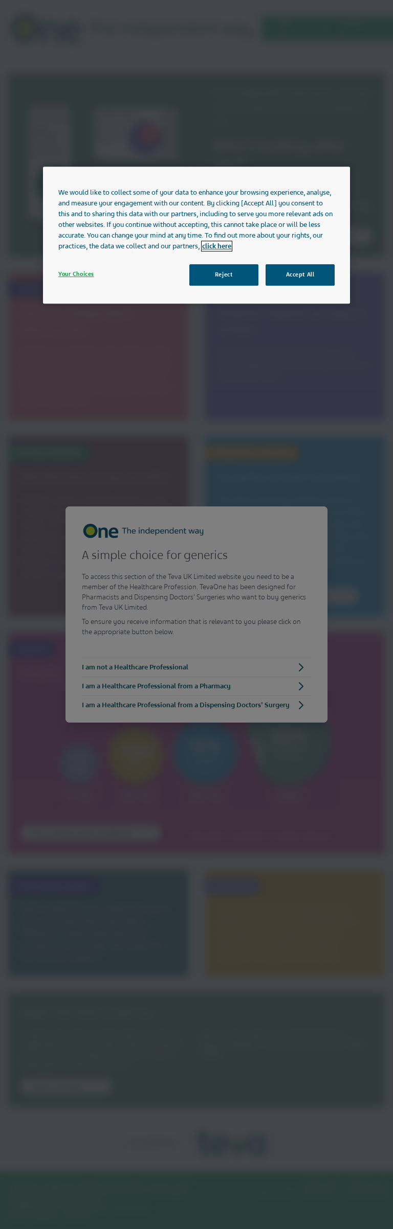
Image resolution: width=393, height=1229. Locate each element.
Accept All (300, 274)
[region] (196, 235)
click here (216, 246)
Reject (223, 274)
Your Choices (76, 273)
